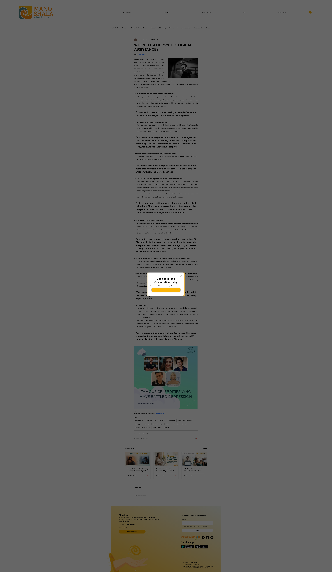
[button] (181, 276)
